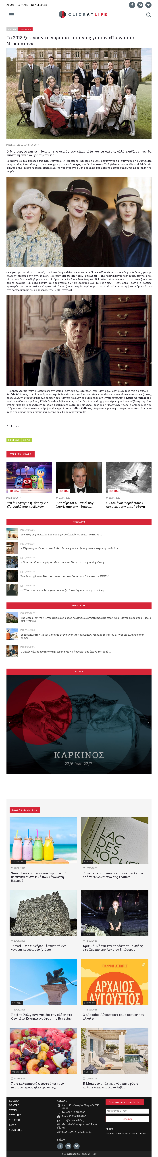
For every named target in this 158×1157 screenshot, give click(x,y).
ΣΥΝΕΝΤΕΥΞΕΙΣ (79, 605)
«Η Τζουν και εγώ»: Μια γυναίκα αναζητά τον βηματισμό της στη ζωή (62, 590)
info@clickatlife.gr (73, 1120)
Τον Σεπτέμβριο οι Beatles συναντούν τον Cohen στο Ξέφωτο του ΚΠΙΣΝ (65, 576)
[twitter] (148, 5)
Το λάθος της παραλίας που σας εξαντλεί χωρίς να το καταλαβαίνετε (61, 534)
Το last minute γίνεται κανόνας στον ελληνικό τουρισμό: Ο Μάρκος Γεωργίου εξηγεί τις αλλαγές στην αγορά (82, 636)
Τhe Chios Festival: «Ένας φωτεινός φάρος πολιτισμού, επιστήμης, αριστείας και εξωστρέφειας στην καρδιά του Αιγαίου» (86, 619)
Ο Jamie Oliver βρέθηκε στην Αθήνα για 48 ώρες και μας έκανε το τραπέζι (66, 651)
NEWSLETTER (39, 4)
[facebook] (132, 5)
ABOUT (10, 4)
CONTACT (23, 4)
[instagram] (140, 5)
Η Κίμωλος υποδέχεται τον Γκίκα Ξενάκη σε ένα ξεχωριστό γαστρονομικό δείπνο (70, 548)
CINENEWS (13, 440)
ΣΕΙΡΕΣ (27, 440)
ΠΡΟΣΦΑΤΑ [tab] (79, 522)
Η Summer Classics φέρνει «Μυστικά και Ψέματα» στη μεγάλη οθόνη (62, 562)
